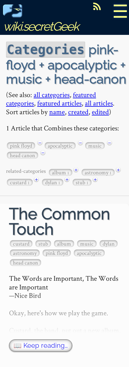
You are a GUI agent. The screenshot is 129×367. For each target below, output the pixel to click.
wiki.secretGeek (41, 26)
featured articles (59, 103)
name (57, 111)
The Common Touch (59, 221)
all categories (52, 94)
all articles (99, 103)
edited (100, 111)
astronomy (98, 172)
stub (82, 182)
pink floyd (21, 145)
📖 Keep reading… (41, 345)
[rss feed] (97, 6)
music (95, 145)
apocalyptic (60, 145)
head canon (22, 155)
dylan (52, 182)
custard (20, 182)
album (60, 172)
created (78, 111)
